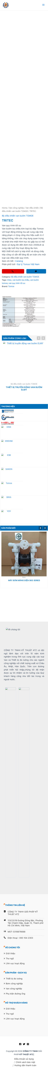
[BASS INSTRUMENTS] (24, 411)
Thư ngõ (10, 958)
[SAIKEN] (24, 474)
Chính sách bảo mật (25, 1062)
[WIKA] (24, 502)
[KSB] (11, 460)
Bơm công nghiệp (14, 983)
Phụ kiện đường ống (15, 993)
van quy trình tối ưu (17, 283)
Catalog (19, 261)
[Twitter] (24, 1044)
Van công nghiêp (16, 208)
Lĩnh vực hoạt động (15, 963)
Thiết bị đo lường (14, 978)
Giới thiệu (10, 953)
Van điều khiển (32, 208)
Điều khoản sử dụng (24, 1059)
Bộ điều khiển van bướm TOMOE (18, 215)
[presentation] (41, 527)
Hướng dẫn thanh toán (25, 1065)
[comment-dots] (36, 271)
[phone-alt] (13, 271)
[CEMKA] (11, 417)
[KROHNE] (24, 446)
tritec (9, 280)
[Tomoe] (11, 488)
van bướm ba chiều (21, 280)
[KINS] (11, 432)
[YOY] (11, 516)
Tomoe (11, 286)
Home (4, 208)
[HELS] (24, 423)
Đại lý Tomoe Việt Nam (28, 264)
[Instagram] (28, 1044)
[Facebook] (20, 1044)
